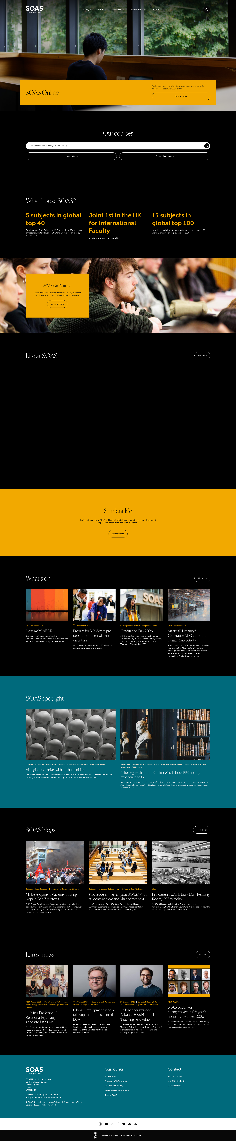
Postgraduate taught (165, 156)
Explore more (118, 534)
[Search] (206, 145)
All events (202, 578)
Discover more (57, 304)
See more (202, 355)
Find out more (181, 96)
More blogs (202, 830)
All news (203, 954)
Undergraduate (71, 156)
